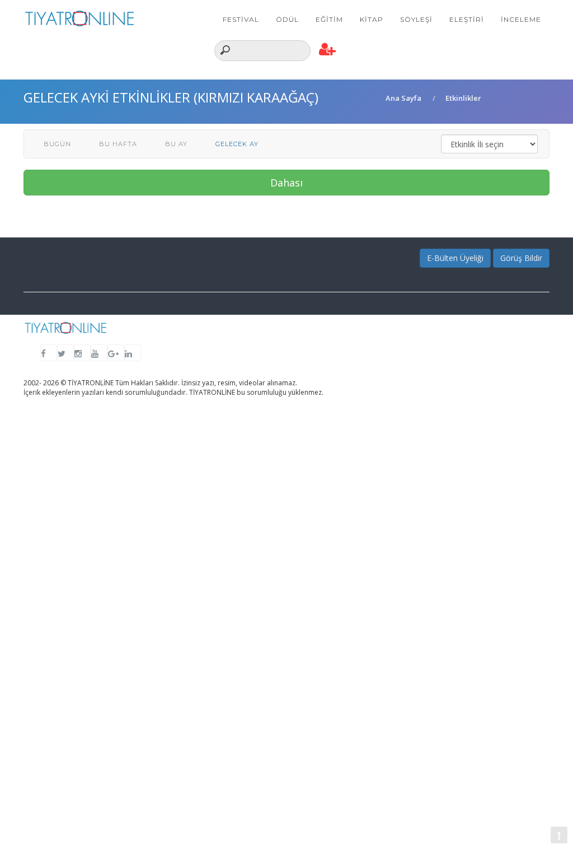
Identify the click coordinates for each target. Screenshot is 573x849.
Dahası (286, 182)
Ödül (287, 19)
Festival (241, 19)
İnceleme (521, 19)
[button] (328, 50)
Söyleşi (416, 19)
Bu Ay (176, 144)
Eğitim (329, 19)
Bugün (57, 144)
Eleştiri (466, 19)
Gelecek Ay (237, 144)
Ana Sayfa (403, 98)
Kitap (371, 19)
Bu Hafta (118, 144)
